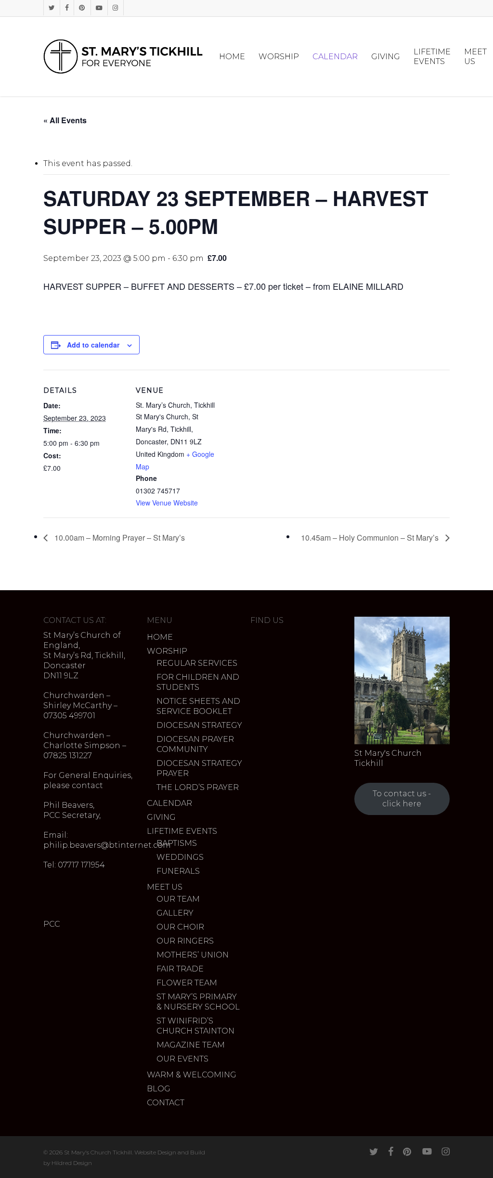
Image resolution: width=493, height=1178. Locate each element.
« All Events (65, 120)
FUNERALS (178, 871)
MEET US (164, 887)
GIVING (161, 817)
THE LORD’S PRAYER (197, 787)
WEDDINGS (180, 857)
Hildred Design (72, 1162)
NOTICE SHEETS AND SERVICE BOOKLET (198, 706)
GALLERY (175, 913)
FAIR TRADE (180, 968)
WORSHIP (167, 651)
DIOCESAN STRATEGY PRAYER (199, 768)
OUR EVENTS (182, 1058)
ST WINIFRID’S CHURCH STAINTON (195, 1026)
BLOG (158, 1088)
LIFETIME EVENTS (182, 831)
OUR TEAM (178, 899)
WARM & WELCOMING (191, 1074)
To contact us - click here (402, 798)
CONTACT (165, 1102)
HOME (160, 637)
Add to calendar (93, 345)
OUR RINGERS (185, 940)
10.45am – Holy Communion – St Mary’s (371, 537)
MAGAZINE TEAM (190, 1044)
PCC (51, 924)
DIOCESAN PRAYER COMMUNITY (195, 744)
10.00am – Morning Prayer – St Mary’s (118, 537)
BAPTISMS (176, 843)
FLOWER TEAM (186, 982)
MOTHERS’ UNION (192, 954)
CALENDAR (169, 803)
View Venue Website (167, 502)
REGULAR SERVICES (196, 663)
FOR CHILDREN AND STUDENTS (197, 682)
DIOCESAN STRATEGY (199, 725)
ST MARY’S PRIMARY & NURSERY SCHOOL (198, 1001)
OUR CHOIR (180, 927)
